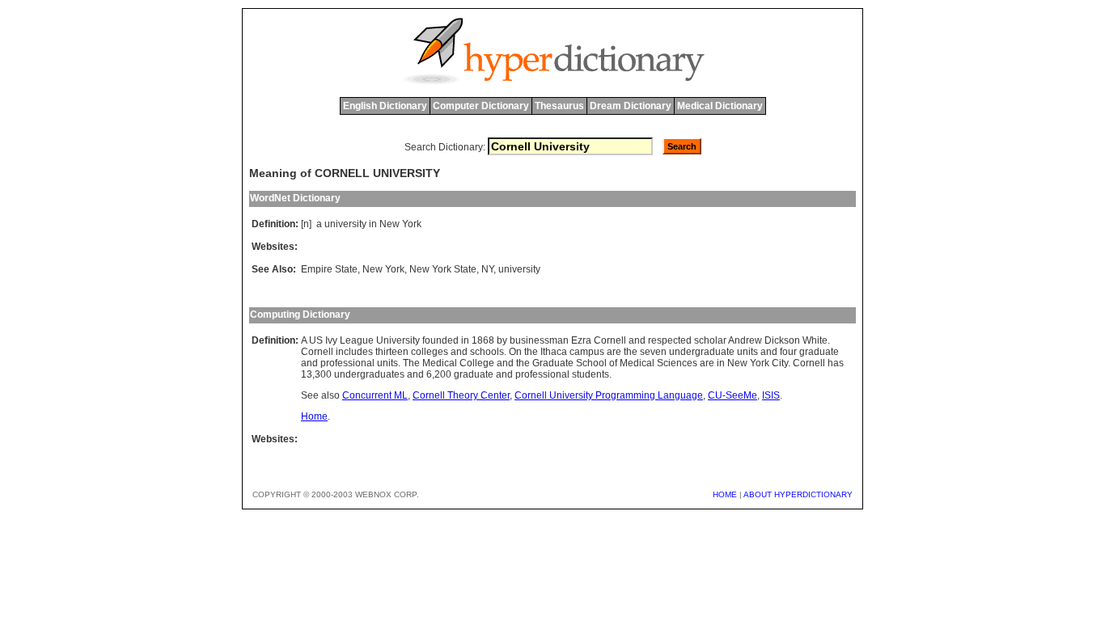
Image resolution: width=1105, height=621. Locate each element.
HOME (725, 494)
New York (383, 269)
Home (314, 416)
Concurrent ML (375, 395)
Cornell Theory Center (461, 395)
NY (487, 269)
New (389, 224)
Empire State (329, 269)
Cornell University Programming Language (608, 395)
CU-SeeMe (732, 395)
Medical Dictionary (720, 106)
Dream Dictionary (630, 106)
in (373, 224)
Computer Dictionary (481, 106)
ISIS (771, 395)
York (411, 224)
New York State (442, 269)
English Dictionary (385, 106)
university (345, 224)
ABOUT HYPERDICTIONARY (798, 494)
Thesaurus (559, 106)
